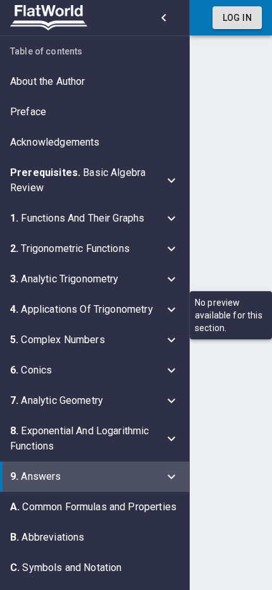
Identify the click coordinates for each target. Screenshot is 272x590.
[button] (94, 81)
